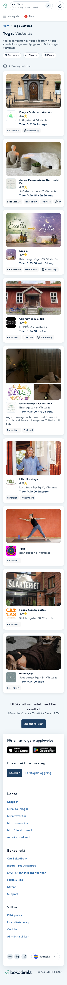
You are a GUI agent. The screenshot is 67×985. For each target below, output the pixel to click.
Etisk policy (14, 915)
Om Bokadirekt (17, 858)
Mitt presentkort (18, 823)
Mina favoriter (16, 816)
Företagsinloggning (38, 773)
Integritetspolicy (18, 922)
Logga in (13, 801)
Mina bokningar (17, 809)
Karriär (11, 887)
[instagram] (10, 956)
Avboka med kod (18, 837)
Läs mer (14, 773)
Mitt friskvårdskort (19, 830)
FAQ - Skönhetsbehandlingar (26, 872)
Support (12, 894)
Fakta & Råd (15, 879)
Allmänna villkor (18, 936)
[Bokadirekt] (5, 6)
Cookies (12, 929)
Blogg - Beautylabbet (21, 865)
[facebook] (24, 956)
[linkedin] (17, 956)
